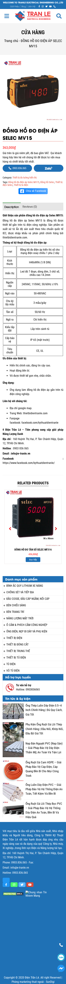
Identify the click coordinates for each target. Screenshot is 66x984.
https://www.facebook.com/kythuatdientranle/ (29, 463)
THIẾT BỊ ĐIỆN (14, 638)
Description (11, 206)
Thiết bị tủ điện (21, 185)
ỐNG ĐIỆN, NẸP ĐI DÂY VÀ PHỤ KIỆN (26, 631)
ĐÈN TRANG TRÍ (15, 612)
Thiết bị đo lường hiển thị (24, 177)
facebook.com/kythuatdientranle (39, 422)
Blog (23, 6)
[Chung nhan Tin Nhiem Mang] (36, 894)
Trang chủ (11, 41)
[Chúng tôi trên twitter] (46, 6)
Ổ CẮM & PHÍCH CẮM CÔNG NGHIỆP (26, 625)
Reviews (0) (30, 206)
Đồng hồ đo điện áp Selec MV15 (23, 182)
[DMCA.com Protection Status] (13, 894)
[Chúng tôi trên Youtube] (50, 6)
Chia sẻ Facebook (36, 191)
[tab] (12, 207)
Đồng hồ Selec (47, 182)
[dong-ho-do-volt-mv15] (33, 90)
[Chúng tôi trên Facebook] (39, 6)
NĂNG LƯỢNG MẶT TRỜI (19, 618)
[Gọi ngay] (55, 6)
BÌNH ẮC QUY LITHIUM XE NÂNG (24, 585)
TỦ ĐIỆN (10, 664)
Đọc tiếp (33, 559)
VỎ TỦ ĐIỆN (13, 670)
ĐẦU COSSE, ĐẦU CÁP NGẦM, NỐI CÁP (27, 598)
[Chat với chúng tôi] (61, 968)
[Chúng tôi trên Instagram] (43, 6)
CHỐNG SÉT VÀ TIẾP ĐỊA (20, 592)
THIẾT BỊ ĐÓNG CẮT (17, 644)
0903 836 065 (21, 448)
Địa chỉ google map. (21, 408)
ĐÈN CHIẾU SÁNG (16, 605)
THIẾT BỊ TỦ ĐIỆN (16, 657)
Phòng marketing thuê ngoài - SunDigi (33, 981)
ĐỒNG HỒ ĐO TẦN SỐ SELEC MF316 (33, 549)
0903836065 (33, 689)
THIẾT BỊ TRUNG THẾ (18, 651)
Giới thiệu (14, 6)
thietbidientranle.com (35, 413)
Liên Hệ (31, 6)
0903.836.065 (19, 862)
